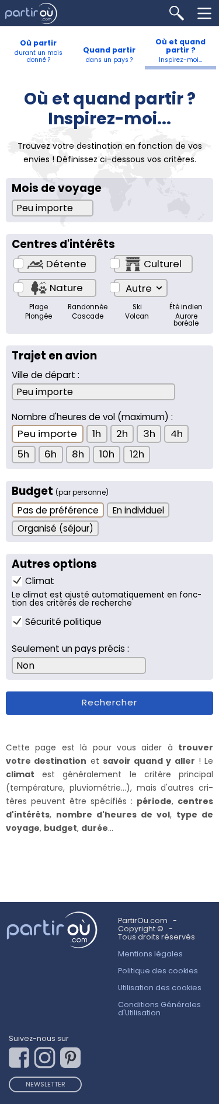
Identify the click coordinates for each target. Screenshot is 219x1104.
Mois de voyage (57, 188)
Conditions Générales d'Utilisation (159, 1009)
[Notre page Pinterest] (73, 1055)
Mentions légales (150, 954)
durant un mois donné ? (38, 51)
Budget (60, 491)
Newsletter (45, 1084)
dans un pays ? (109, 54)
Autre (139, 288)
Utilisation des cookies (159, 988)
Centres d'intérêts (63, 244)
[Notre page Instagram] (47, 1055)
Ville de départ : (45, 375)
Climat (39, 581)
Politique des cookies (158, 971)
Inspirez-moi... (180, 50)
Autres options (54, 564)
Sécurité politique (63, 621)
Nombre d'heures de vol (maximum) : (92, 417)
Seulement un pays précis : (70, 648)
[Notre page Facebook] (21, 1055)
